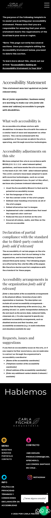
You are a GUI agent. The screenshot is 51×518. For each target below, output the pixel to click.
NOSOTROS (7, 450)
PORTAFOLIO (7, 456)
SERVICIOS (6, 453)
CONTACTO (7, 459)
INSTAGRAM (39, 477)
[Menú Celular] (46, 5)
